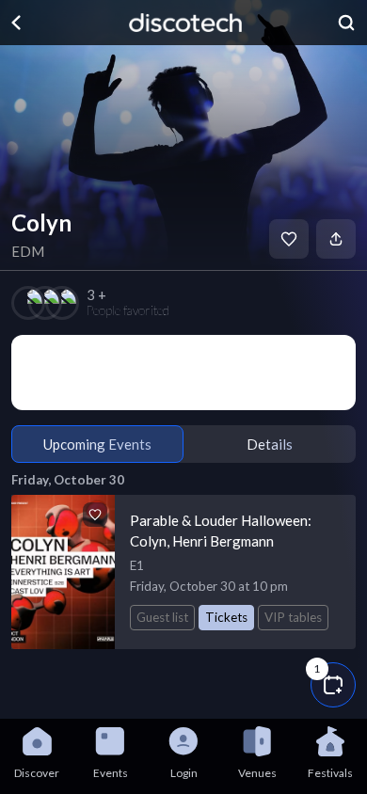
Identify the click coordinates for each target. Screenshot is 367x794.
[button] (333, 684)
